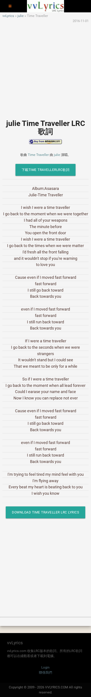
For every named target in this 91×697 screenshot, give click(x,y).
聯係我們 (45, 673)
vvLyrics (8, 16)
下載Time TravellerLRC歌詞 (46, 170)
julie (20, 16)
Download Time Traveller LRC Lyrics (45, 512)
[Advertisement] (45, 68)
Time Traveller (38, 155)
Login (45, 667)
